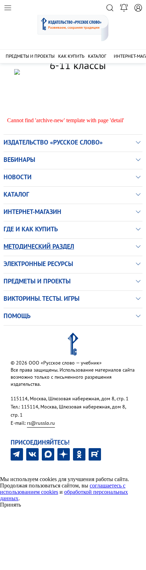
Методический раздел (39, 246)
